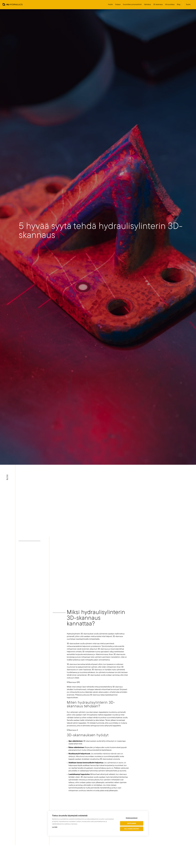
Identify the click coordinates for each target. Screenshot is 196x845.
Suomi (188, 4)
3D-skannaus (158, 4)
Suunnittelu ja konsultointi (132, 4)
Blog (178, 4)
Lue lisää (54, 827)
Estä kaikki (131, 823)
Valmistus (147, 4)
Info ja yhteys (169, 4)
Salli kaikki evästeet (131, 829)
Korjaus (117, 4)
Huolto (110, 4)
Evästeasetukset (132, 818)
